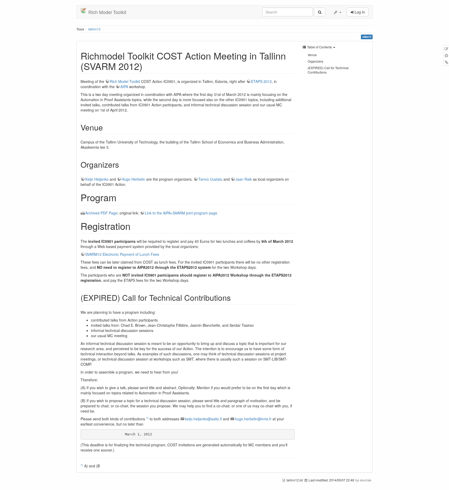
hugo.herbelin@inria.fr (253, 418)
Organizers (315, 61)
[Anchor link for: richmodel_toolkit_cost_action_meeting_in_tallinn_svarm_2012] (147, 65)
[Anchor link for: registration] (135, 225)
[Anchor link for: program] (121, 197)
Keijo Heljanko (97, 179)
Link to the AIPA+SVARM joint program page (181, 212)
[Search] (319, 12)
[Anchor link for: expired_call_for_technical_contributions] (235, 297)
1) (147, 418)
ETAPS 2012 (261, 81)
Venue (312, 55)
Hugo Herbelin (133, 179)
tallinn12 (94, 29)
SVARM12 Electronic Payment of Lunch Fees (122, 254)
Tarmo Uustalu (210, 179)
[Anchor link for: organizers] (123, 164)
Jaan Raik (243, 179)
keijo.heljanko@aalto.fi (203, 418)
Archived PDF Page (101, 212)
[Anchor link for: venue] (107, 127)
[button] (337, 11)
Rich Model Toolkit (125, 81)
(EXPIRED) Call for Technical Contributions (328, 70)
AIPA (124, 86)
